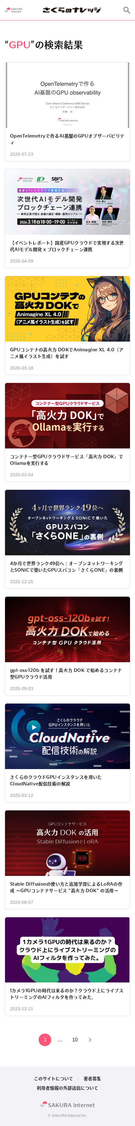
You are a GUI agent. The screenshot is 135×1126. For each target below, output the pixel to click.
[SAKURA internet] (13, 10)
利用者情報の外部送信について (67, 1088)
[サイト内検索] (126, 10)
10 (75, 1039)
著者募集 (92, 1078)
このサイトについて (53, 1078)
